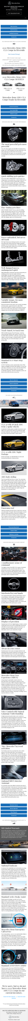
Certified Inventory (14, 33)
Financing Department (14, 527)
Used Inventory (13, 29)
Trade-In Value (14, 530)
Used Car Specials (14, 383)
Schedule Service (14, 805)
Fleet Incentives (14, 387)
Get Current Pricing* (14, 54)
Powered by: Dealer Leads (14, 1019)
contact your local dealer (14, 1005)
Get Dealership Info (14, 13)
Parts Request (14, 812)
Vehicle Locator (13, 113)
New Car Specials (14, 380)
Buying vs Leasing (14, 534)
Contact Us (13, 36)
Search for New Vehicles (9, 996)
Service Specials (14, 808)
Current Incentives (14, 106)
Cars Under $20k (14, 110)
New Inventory (14, 26)
